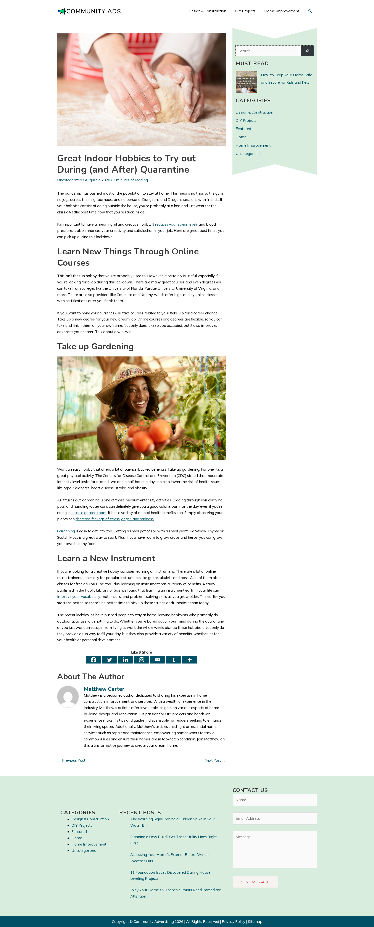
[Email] (157, 660)
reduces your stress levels (176, 224)
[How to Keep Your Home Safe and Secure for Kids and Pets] (246, 82)
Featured (243, 128)
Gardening (66, 531)
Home (241, 137)
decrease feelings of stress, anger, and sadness (115, 519)
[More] (189, 660)
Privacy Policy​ (233, 921)
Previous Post (71, 760)
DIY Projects (246, 120)
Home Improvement (253, 145)
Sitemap (255, 921)
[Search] (307, 51)
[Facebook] (93, 660)
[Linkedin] (125, 660)
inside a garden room (88, 512)
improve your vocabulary (78, 596)
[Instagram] (141, 660)
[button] (310, 11)
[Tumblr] (173, 660)
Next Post (215, 760)
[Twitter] (109, 660)
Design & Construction (254, 112)
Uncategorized (69, 180)
